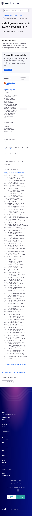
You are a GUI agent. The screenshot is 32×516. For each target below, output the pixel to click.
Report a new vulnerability (10, 377)
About (3, 450)
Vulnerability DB (5, 435)
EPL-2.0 (6, 172)
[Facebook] (18, 484)
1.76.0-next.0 (7, 149)
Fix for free (8, 69)
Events (3, 465)
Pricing (3, 419)
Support (3, 473)
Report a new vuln (6, 475)
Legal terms (4, 457)
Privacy (3, 460)
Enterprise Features (6, 417)
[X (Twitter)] (11, 484)
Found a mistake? (7, 381)
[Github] (14, 491)
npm (21, 15)
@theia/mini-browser (9, 17)
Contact (3, 455)
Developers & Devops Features (9, 414)
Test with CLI (5, 424)
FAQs (3, 442)
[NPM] (18, 491)
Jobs (3, 453)
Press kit (4, 462)
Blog (3, 437)
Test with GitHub (6, 422)
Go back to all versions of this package (13, 372)
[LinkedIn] (21, 484)
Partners (4, 412)
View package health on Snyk (15, 364)
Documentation (5, 440)
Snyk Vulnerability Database (10, 15)
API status (4, 427)
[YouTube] (14, 484)
